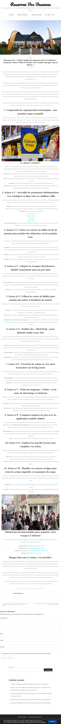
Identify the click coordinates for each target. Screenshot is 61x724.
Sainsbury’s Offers (31, 216)
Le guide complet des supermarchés (35, 588)
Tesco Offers (31, 213)
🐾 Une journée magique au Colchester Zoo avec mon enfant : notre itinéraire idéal (30, 703)
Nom (1, 634)
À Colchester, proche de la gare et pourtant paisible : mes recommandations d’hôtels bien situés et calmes (15, 604)
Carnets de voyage (36, 15)
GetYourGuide (51, 357)
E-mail (2, 640)
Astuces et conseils (22, 15)
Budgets (30, 57)
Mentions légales (22, 717)
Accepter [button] (52, 721)
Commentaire (4, 618)
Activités (11, 15)
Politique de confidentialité (34, 717)
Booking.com (8, 322)
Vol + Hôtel (48, 15)
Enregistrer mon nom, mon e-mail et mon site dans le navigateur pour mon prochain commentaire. (26, 653)
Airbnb (42, 546)
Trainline (42, 548)
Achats (21, 588)
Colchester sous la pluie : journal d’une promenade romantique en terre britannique (30, 699)
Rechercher (11, 667)
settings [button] (43, 722)
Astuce (24, 588)
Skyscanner (32, 548)
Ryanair (38, 548)
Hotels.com (21, 322)
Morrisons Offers (31, 221)
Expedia (14, 322)
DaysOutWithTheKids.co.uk (39, 357)
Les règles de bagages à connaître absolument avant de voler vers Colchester (46, 604)
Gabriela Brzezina (18, 593)
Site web (2, 647)
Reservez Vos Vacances (30, 4)
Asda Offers (31, 218)
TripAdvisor (38, 553)
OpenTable (32, 553)
